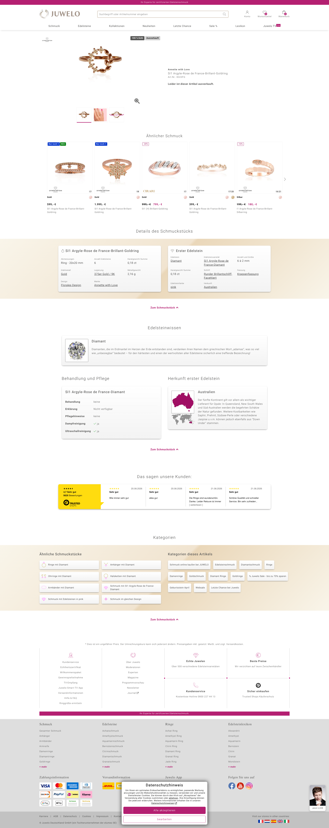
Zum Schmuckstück (162, 308)
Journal (131, 693)
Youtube (240, 785)
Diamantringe (46, 756)
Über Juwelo (133, 662)
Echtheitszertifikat (70, 667)
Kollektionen (117, 26)
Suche (225, 14)
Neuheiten (149, 26)
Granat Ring (172, 756)
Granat (232, 756)
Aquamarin (234, 741)
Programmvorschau (133, 682)
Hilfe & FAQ (70, 698)
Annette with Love (106, 285)
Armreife (44, 746)
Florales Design (71, 285)
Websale (200, 587)
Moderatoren (133, 667)
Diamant (176, 261)
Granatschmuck (111, 761)
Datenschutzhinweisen (162, 803)
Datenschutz (70, 816)
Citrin (231, 751)
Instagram (249, 785)
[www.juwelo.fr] (260, 821)
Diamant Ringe (218, 576)
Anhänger (44, 736)
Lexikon (240, 26)
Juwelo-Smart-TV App (70, 688)
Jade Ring (170, 761)
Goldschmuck (196, 576)
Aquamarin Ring (174, 741)
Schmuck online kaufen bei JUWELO (189, 564)
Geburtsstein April (179, 587)
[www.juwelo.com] (280, 821)
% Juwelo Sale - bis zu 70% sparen (267, 576)
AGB (55, 816)
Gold (64, 274)
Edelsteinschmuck (225, 564)
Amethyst (233, 736)
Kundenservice (70, 662)
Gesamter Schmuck (50, 731)
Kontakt (118, 816)
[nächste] (284, 179)
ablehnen (173, 798)
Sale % (213, 26)
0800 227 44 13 (206, 696)
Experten (133, 672)
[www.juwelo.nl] (267, 821)
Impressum (102, 816)
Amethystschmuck (112, 736)
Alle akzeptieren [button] (164, 810)
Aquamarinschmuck (113, 741)
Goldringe (237, 576)
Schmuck (54, 26)
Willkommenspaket (70, 672)
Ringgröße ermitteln (70, 703)
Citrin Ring (171, 746)
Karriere (43, 816)
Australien (210, 287)
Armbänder (45, 741)
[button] (247, 14)
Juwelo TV (271, 26)
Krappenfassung (248, 274)
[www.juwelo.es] (273, 821)
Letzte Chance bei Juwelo (225, 587)
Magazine (133, 677)
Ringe (269, 564)
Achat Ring (171, 731)
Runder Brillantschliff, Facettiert (218, 276)
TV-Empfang (71, 682)
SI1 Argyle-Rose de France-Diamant (216, 263)
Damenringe (176, 576)
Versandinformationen (70, 693)
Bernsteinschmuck (112, 746)
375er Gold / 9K (104, 274)
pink (173, 287)
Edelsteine (84, 26)
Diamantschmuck (250, 564)
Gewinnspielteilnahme (70, 677)
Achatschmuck (110, 731)
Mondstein (234, 761)
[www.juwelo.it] (286, 821)
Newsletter (133, 688)
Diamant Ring (172, 751)
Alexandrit (234, 731)
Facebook (231, 785)
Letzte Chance (182, 26)
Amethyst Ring (173, 736)
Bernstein (233, 746)
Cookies (86, 816)
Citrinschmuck (110, 751)
